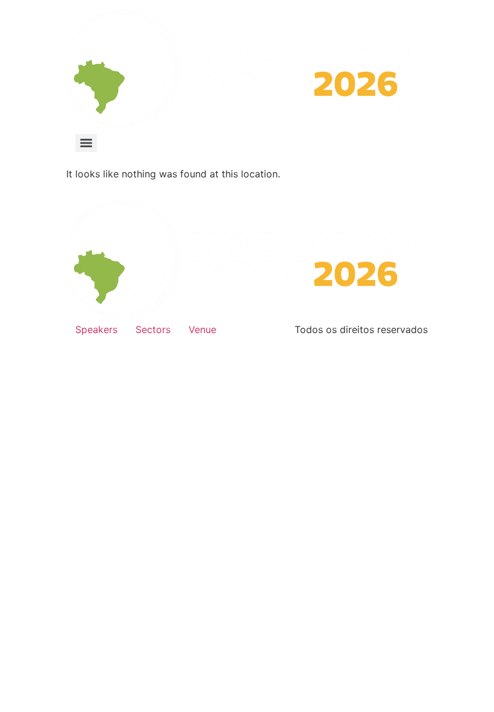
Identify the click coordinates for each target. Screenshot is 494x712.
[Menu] (86, 143)
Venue (202, 329)
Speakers (96, 329)
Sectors (153, 329)
